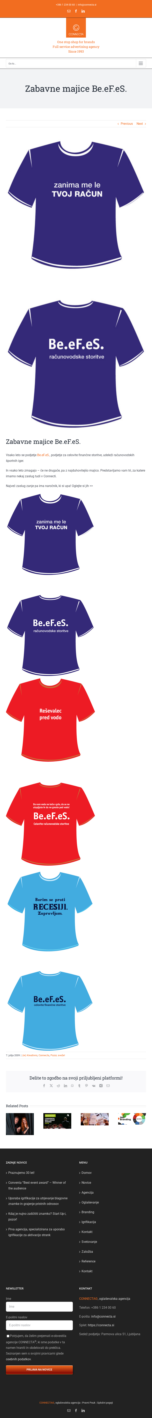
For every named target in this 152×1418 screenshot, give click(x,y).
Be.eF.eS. (43, 455)
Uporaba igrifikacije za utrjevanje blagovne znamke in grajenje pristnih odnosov (37, 1201)
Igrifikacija (89, 1222)
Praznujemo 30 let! (21, 1173)
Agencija (88, 1192)
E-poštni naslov (16, 1317)
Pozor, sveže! (57, 1055)
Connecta (44, 1055)
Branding (88, 1212)
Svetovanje (89, 1242)
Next (140, 124)
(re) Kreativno (29, 1055)
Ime (8, 1299)
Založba (87, 1252)
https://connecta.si (101, 1325)
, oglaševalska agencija (104, 1299)
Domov (87, 1173)
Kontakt (87, 1232)
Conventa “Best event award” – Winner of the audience (37, 1185)
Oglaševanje (90, 1202)
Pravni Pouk (88, 1402)
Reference (88, 1261)
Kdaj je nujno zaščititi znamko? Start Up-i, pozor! (37, 1216)
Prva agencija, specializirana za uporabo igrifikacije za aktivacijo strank (36, 1232)
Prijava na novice (39, 1369)
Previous (127, 124)
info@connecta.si (87, 4)
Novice (86, 1183)
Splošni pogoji (105, 1402)
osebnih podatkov (18, 1359)
